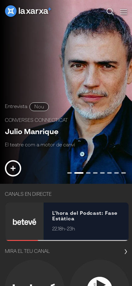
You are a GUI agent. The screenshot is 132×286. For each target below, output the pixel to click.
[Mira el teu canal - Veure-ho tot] (124, 252)
